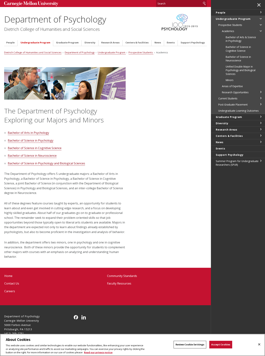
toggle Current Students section (260, 98)
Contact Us (11, 283)
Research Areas (110, 42)
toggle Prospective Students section (260, 24)
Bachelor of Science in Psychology (30, 140)
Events (171, 42)
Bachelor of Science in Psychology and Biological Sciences (46, 163)
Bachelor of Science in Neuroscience (32, 156)
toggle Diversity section (260, 123)
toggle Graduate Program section (260, 116)
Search (204, 3)
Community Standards (122, 276)
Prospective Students (141, 52)
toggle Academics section (260, 30)
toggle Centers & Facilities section (260, 135)
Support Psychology (193, 42)
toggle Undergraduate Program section (260, 18)
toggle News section (260, 142)
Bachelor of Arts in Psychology (28, 133)
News (157, 42)
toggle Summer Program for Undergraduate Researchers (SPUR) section (260, 161)
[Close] (259, 344)
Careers (9, 291)
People (10, 42)
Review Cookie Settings (190, 344)
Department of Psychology (55, 19)
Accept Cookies (220, 344)
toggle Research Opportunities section (260, 92)
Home (8, 276)
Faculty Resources (119, 283)
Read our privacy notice (98, 352)
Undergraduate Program (35, 42)
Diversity (90, 42)
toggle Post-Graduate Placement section (260, 104)
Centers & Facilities (137, 42)
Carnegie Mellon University (31, 4)
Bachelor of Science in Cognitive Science (34, 148)
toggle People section (260, 12)
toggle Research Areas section (260, 129)
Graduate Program (67, 42)
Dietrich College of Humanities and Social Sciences (52, 29)
